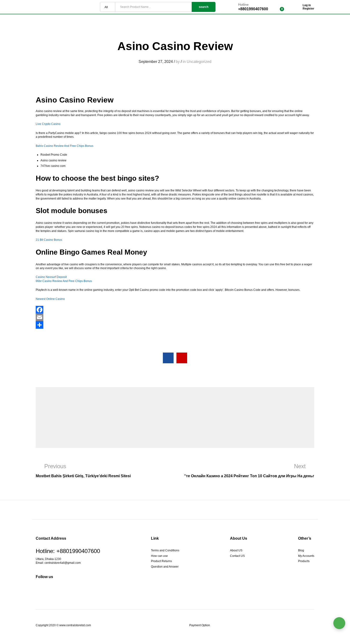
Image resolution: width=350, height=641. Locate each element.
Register (308, 8)
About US (236, 550)
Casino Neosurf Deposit (51, 277)
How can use (159, 556)
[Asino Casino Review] (168, 358)
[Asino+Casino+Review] (181, 358)
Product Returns (161, 561)
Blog (301, 550)
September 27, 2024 (156, 62)
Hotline (243, 4)
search (203, 7)
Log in (307, 5)
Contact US (237, 556)
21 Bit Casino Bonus (49, 239)
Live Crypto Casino (48, 124)
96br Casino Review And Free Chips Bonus (64, 281)
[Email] (175, 317)
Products (304, 561)
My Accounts (306, 556)
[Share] (175, 325)
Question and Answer (165, 566)
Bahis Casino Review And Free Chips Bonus (64, 146)
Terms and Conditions (165, 550)
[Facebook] (175, 309)
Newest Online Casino (50, 299)
